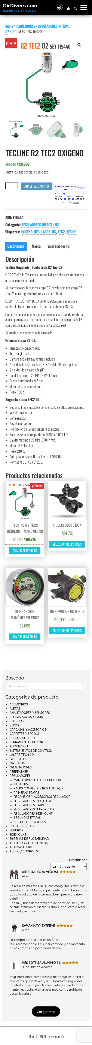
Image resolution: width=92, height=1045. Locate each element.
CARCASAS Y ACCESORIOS (28, 730)
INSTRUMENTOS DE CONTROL (31, 751)
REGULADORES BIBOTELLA (32, 801)
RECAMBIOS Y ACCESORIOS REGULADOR (42, 797)
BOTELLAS (17, 721)
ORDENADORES (21, 767)
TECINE (71, 231)
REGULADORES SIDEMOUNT (33, 814)
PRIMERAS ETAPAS (26, 793)
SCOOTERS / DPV (22, 826)
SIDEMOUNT (18, 835)
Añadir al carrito (36, 186)
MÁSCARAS (17, 763)
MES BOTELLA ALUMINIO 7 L (41, 963)
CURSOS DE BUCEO (23, 738)
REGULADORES (25, 26)
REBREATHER (19, 772)
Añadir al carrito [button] (25, 550)
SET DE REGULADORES (30, 822)
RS (54, 231)
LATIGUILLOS (18, 759)
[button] (79, 45)
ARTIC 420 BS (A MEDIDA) (40, 872)
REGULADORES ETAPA (29, 805)
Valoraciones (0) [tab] (58, 246)
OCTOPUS (21, 784)
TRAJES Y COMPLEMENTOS (29, 843)
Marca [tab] (36, 246)
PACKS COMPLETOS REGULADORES (38, 788)
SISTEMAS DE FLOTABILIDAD (29, 839)
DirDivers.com (20, 6)
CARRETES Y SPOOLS (24, 734)
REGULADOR (42, 231)
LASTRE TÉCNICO (22, 755)
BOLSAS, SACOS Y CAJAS (27, 717)
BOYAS (14, 725)
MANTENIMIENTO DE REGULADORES (39, 780)
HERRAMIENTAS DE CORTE (28, 742)
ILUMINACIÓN (19, 746)
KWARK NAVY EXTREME (38, 926)
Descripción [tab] (15, 246)
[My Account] (68, 8)
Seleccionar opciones (67, 544)
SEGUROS (16, 830)
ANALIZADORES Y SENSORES (30, 713)
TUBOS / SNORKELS (24, 851)
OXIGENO (27, 231)
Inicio (9, 26)
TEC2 (61, 231)
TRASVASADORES (22, 847)
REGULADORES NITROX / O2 (40, 224)
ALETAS (15, 709)
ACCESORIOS (19, 704)
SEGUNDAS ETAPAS (27, 818)
